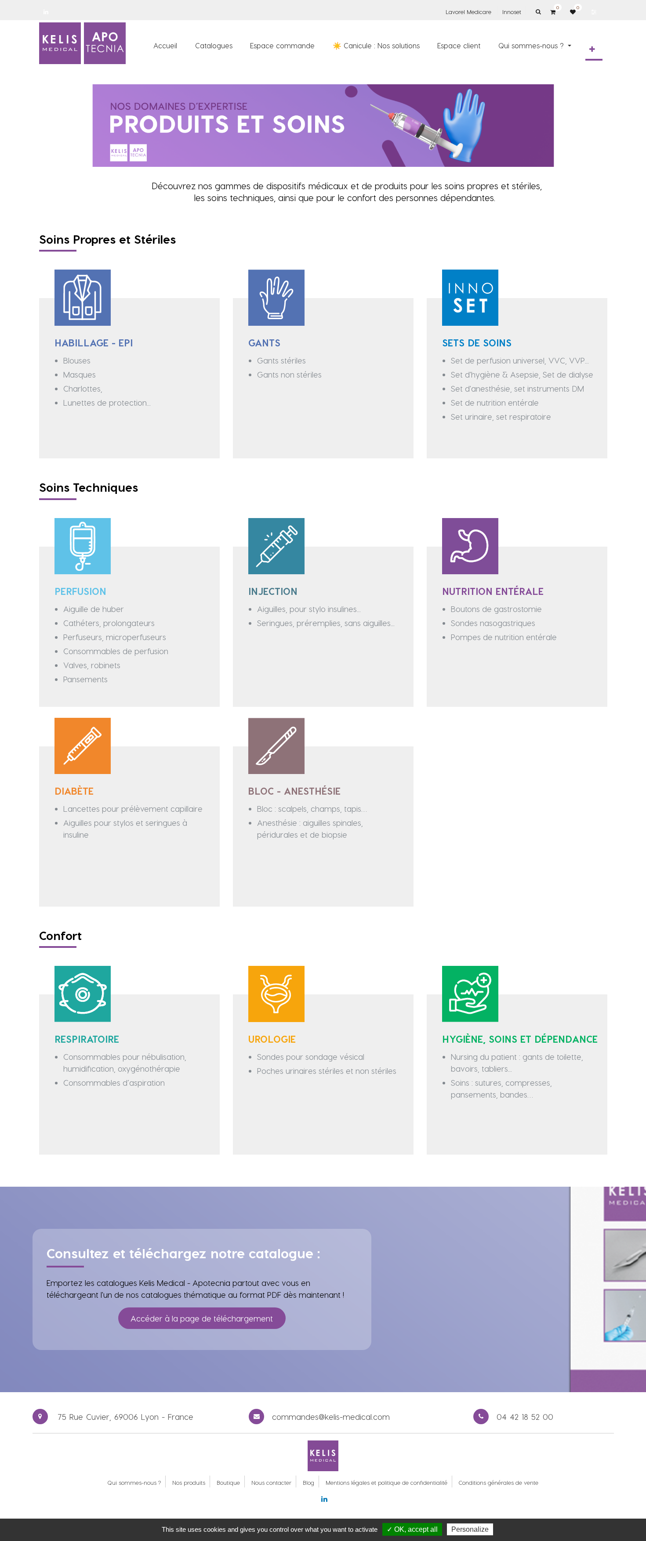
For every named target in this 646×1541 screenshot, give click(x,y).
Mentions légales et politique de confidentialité (386, 1482)
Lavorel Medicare (468, 11)
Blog (308, 1482)
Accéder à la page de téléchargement (202, 1318)
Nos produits (188, 1482)
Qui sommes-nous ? (134, 1482)
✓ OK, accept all (412, 1529)
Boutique (228, 1482)
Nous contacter (271, 1482)
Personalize (470, 1529)
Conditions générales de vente (498, 1482)
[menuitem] (165, 45)
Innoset (511, 11)
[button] (592, 49)
